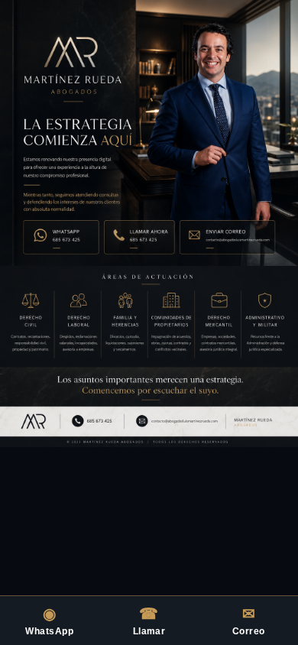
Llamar (149, 621)
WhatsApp (49, 621)
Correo (248, 621)
